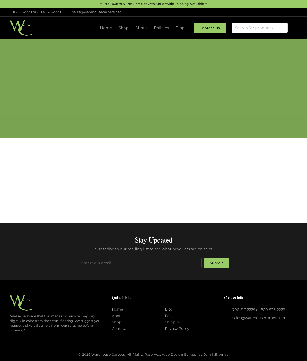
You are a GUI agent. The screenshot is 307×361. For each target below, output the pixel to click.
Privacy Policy (177, 328)
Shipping (173, 322)
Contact (119, 328)
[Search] (282, 28)
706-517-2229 (21, 12)
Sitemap (221, 354)
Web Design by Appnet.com (186, 354)
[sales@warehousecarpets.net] (228, 318)
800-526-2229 (49, 12)
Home (136, 96)
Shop (116, 322)
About (117, 316)
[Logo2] (21, 28)
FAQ (168, 316)
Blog (169, 309)
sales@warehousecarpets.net (258, 318)
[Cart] (293, 28)
